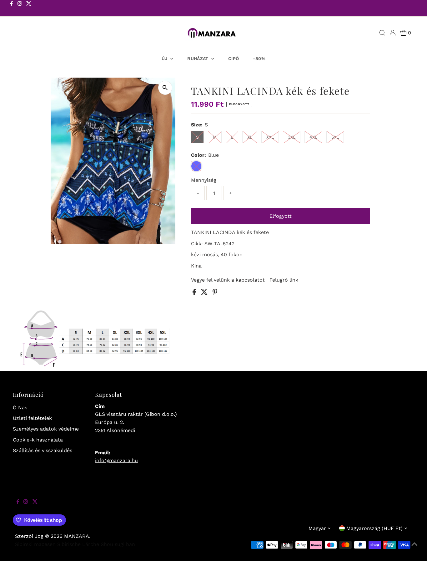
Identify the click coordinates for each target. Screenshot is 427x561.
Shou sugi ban (118, 544)
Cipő (233, 58)
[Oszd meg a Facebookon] (195, 293)
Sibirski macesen (35, 544)
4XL (313, 137)
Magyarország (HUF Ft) (374, 528)
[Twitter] (29, 8)
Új (165, 58)
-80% (259, 58)
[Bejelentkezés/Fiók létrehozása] (392, 33)
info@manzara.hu (116, 460)
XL (249, 137)
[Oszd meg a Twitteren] (205, 293)
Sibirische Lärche (78, 544)
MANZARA (76, 536)
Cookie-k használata (38, 440)
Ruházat (198, 58)
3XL (291, 137)
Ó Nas (20, 408)
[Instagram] (19, 8)
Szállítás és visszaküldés (42, 450)
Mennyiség (203, 180)
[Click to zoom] (165, 88)
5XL (335, 137)
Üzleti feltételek (32, 418)
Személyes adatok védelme (46, 429)
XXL (270, 137)
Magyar (317, 528)
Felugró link (283, 280)
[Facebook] (11, 8)
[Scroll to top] (414, 548)
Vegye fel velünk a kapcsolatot (228, 280)
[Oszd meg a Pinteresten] (215, 293)
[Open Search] (382, 33)
